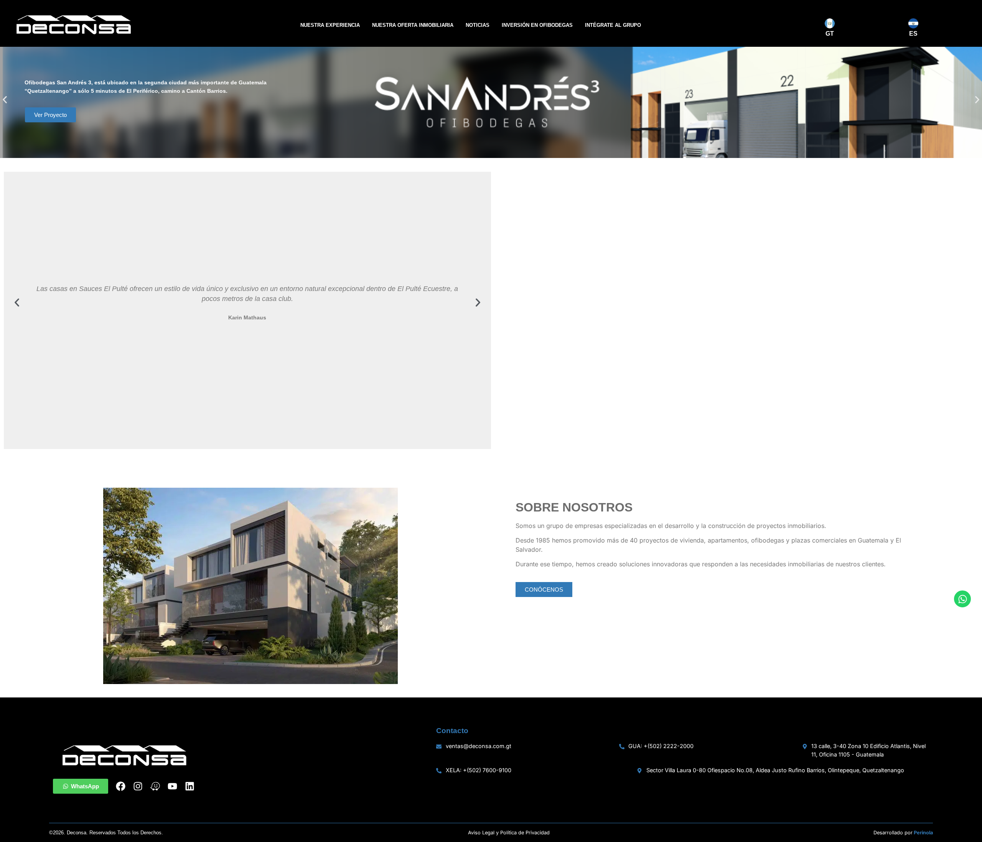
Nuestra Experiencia (330, 25)
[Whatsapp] (962, 598)
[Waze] (155, 786)
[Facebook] (120, 786)
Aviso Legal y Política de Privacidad (509, 832)
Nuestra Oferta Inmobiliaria (412, 25)
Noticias (477, 25)
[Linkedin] (189, 786)
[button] (5, 100)
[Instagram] (138, 786)
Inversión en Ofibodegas (537, 25)
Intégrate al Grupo (613, 25)
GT (829, 33)
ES (913, 33)
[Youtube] (172, 786)
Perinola (923, 832)
